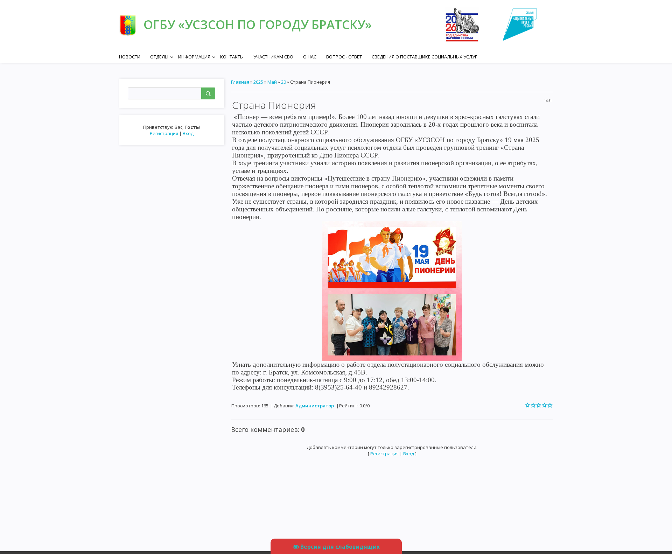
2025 (258, 82)
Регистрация (164, 133)
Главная (240, 82)
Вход (188, 133)
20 (283, 82)
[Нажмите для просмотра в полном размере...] (392, 290)
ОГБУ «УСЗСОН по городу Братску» (258, 24)
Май (272, 82)
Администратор (314, 405)
